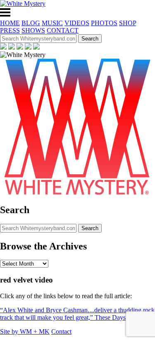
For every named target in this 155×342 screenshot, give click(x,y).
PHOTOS (104, 22)
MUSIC (52, 22)
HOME (10, 22)
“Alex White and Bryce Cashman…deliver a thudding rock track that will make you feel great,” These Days (77, 313)
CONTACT (63, 30)
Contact (61, 331)
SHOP (127, 22)
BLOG (30, 22)
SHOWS (33, 30)
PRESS (10, 30)
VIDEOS (76, 22)
